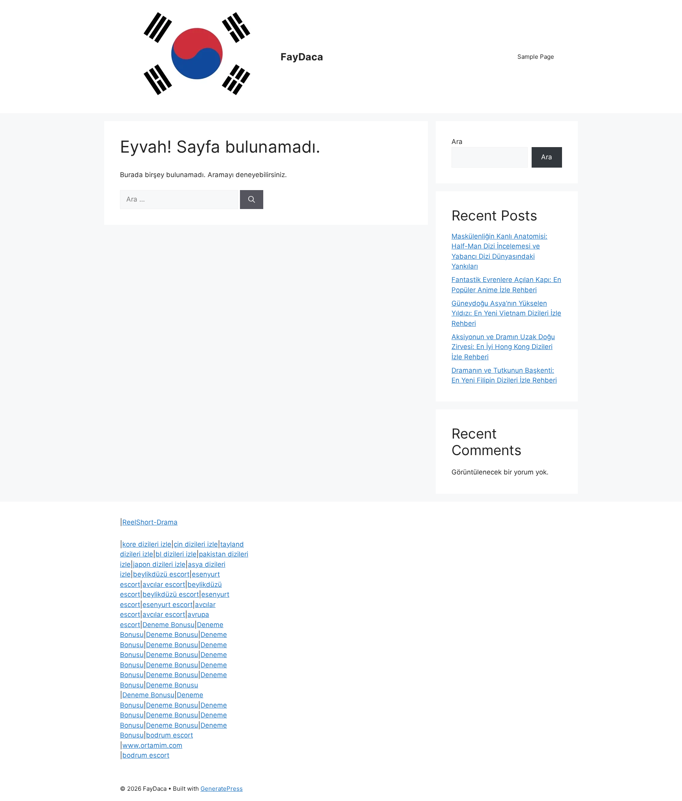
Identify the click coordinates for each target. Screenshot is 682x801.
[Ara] (251, 199)
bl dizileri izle (176, 554)
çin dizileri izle (196, 544)
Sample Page (535, 56)
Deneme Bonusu (168, 625)
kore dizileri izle (146, 544)
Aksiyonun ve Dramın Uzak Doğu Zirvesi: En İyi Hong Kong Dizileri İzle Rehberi (503, 347)
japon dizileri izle (159, 564)
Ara (457, 142)
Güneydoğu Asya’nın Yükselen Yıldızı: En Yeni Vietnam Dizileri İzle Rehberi (506, 313)
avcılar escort (163, 584)
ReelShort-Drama (150, 522)
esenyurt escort (167, 605)
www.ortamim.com (152, 745)
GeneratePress (221, 788)
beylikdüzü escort (161, 574)
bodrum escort (169, 735)
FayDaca (302, 57)
